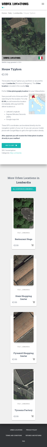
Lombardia (17, 13)
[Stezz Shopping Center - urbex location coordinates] (24, 270)
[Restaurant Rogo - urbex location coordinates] (24, 213)
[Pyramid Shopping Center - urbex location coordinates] (24, 327)
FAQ (23, 441)
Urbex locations (16, 430)
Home (4, 13)
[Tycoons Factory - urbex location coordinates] (24, 384)
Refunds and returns (33, 435)
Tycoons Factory (24, 410)
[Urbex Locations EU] (16, 3)
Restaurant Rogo (23, 239)
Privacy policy (31, 430)
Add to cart (9, 145)
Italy (10, 13)
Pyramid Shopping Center (23, 354)
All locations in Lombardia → (23, 189)
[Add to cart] (32, 245)
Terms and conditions (14, 435)
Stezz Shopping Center (23, 297)
